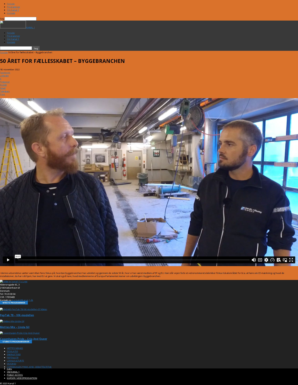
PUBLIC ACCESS (15, 375)
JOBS (9, 368)
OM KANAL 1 (13, 371)
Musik (11, 363)
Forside (11, 3)
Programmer (13, 6)
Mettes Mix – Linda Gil (14, 327)
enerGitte (14, 354)
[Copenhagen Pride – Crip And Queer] (20, 333)
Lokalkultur (15, 360)
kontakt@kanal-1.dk (22, 300)
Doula (12, 351)
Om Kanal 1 (13, 10)
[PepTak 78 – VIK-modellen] (23, 309)
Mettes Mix (15, 348)
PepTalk (12, 357)
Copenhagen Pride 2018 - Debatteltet (29, 366)
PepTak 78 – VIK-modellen (17, 315)
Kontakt (11, 13)
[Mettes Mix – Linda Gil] (12, 321)
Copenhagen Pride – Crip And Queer (23, 339)
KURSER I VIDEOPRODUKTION (22, 378)
